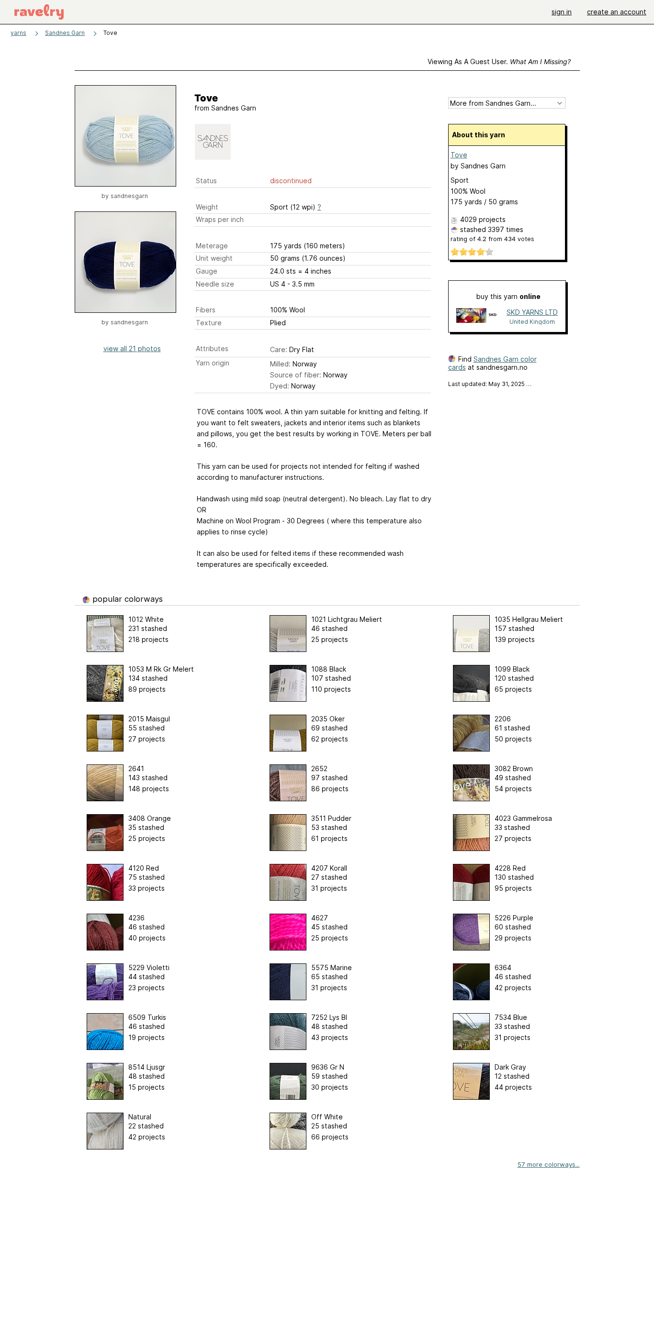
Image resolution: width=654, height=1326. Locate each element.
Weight (207, 207)
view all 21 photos (132, 348)
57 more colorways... (549, 1164)
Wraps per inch (220, 219)
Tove (459, 155)
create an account (616, 12)
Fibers (205, 310)
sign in (562, 12)
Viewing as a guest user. (499, 61)
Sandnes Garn (65, 32)
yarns (18, 32)
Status (206, 181)
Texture (209, 323)
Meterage (212, 246)
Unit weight (214, 258)
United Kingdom (532, 321)
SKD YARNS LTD (532, 312)
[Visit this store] (477, 316)
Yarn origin (212, 363)
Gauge (206, 271)
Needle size (215, 284)
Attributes (212, 348)
